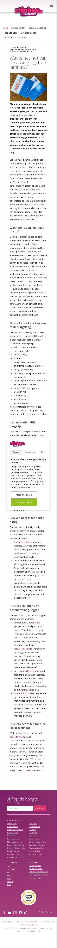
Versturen (40, 808)
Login (9, 878)
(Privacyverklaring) (13, 803)
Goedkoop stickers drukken (38, 875)
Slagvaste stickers (23, 648)
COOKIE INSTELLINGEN (28, 925)
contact (27, 770)
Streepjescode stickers (36, 845)
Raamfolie (32, 830)
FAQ (8, 872)
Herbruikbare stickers (15, 830)
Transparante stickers (36, 848)
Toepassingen (10, 32)
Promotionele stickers (15, 857)
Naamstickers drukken (15, 845)
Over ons (10, 866)
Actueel (23, 37)
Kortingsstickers (13, 839)
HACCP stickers (12, 827)
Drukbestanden (28, 32)
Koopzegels (11, 836)
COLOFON (5, 922)
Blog (9, 875)
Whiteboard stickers (24, 693)
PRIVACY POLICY (48, 922)
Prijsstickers (33, 823)
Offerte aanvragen (35, 878)
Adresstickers (12, 823)
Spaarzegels (33, 833)
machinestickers (31, 671)
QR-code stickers (34, 827)
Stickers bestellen (37, 27)
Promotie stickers (13, 854)
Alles (5, 27)
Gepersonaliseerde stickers (38, 872)
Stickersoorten (18, 27)
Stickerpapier (33, 836)
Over (42, 452)
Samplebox (11, 869)
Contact (10, 882)
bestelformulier (17, 736)
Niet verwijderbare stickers (16, 848)
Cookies (15, 452)
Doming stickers (22, 541)
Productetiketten (13, 851)
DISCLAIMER (15, 922)
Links (9, 885)
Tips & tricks (9, 37)
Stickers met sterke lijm (37, 842)
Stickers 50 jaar (34, 839)
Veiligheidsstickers (35, 854)
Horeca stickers (12, 833)
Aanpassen (30, 452)
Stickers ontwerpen (36, 869)
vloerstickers (33, 622)
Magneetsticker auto (14, 842)
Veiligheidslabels (34, 851)
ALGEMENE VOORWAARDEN (31, 922)
